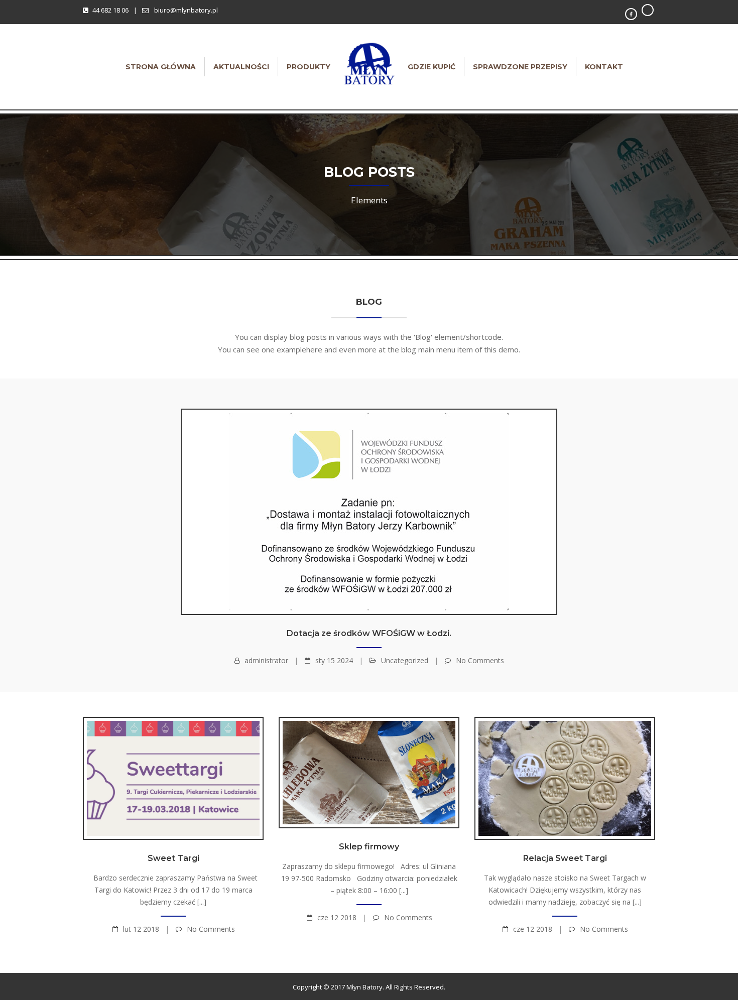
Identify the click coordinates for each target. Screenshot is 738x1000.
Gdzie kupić (431, 66)
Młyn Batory (364, 986)
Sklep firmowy (369, 846)
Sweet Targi (173, 858)
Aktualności (241, 66)
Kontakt (604, 66)
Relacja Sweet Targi (565, 858)
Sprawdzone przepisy (520, 66)
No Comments (480, 660)
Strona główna (161, 66)
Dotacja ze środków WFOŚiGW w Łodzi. (369, 633)
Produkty (308, 66)
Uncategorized (404, 660)
